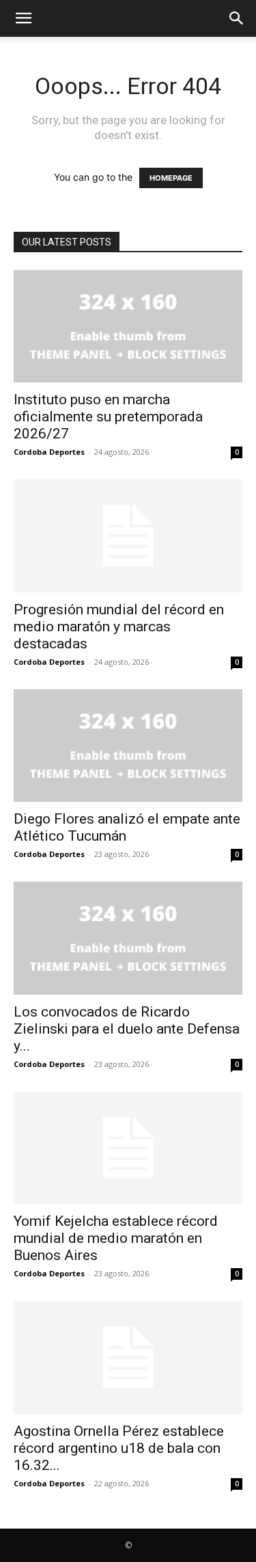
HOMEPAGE (171, 178)
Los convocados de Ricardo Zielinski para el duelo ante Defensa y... (127, 1029)
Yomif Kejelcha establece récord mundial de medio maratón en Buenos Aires (116, 1238)
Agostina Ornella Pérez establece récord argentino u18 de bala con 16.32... (119, 1448)
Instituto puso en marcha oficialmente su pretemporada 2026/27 (108, 416)
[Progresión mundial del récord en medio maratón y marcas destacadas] (128, 535)
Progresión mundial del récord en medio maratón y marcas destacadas (119, 626)
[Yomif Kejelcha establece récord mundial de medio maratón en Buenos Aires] (128, 1148)
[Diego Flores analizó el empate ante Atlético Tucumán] (128, 745)
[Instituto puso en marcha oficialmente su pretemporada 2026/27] (128, 326)
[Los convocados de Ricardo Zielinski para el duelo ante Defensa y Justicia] (128, 938)
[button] (23, 18)
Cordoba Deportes (49, 452)
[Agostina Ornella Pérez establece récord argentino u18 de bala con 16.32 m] (128, 1357)
